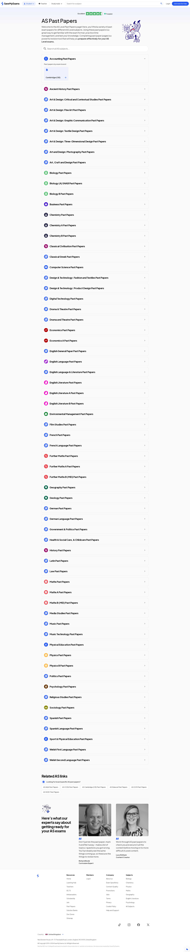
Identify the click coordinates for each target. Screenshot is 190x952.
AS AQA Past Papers (50, 787)
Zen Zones (70, 914)
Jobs (107, 894)
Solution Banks (71, 910)
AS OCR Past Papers (139, 787)
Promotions (110, 890)
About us (109, 879)
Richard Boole (84, 861)
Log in (88, 879)
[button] (95, 58)
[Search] (161, 3)
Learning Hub (71, 883)
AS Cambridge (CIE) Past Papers (94, 787)
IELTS (68, 890)
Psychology (130, 902)
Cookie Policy (111, 906)
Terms (108, 898)
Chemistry (129, 883)
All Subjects (130, 906)
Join (67, 902)
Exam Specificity (112, 883)
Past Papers (70, 906)
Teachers (69, 887)
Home (68, 879)
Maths (128, 890)
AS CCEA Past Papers (70, 787)
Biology (129, 879)
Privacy (108, 902)
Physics (129, 887)
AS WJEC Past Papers (51, 792)
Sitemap (69, 918)
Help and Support (112, 910)
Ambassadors (71, 894)
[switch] (187, 949)
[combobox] (114, 4)
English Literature (132, 898)
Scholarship (70, 898)
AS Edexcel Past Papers (118, 787)
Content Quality (112, 887)
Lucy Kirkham (121, 855)
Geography (130, 894)
